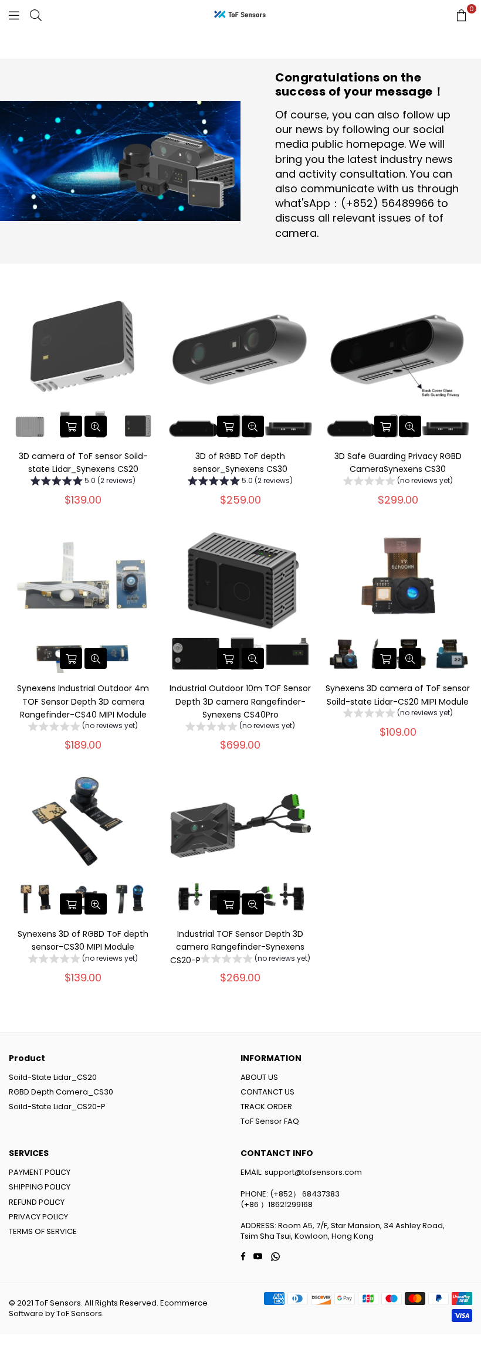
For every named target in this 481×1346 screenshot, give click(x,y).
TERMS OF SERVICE (43, 1231)
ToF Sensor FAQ (269, 1121)
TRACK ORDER (266, 1106)
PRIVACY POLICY (38, 1216)
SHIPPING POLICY (39, 1186)
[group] (83, 482)
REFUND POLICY (37, 1202)
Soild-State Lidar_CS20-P (57, 1106)
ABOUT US (259, 1077)
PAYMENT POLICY (39, 1172)
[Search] (36, 14)
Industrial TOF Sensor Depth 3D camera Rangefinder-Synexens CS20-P (237, 947)
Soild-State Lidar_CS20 (53, 1077)
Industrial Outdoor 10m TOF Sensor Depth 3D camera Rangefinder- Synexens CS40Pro (240, 701)
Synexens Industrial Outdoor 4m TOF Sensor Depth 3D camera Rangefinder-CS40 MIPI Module (83, 701)
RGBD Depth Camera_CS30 (61, 1091)
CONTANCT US (267, 1091)
